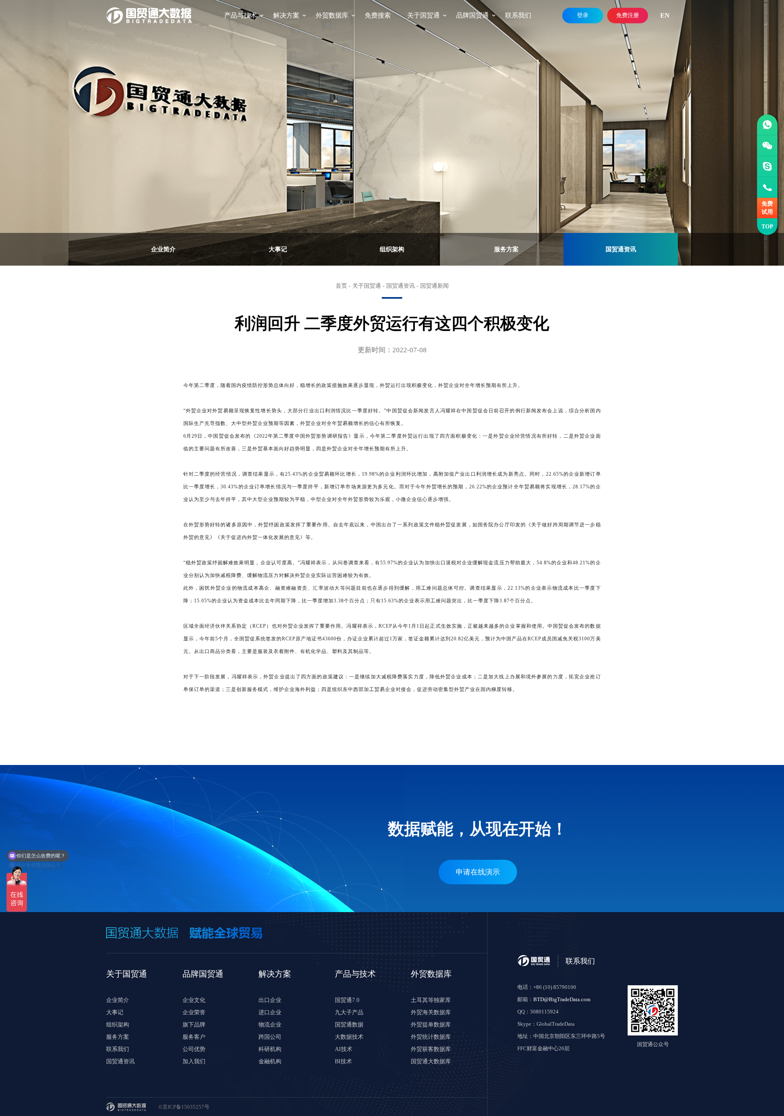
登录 (582, 15)
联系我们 (518, 15)
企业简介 (163, 249)
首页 (341, 286)
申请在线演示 (478, 872)
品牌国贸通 (472, 15)
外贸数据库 (332, 15)
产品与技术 (240, 15)
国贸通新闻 (434, 286)
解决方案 (286, 15)
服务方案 (506, 249)
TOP (767, 227)
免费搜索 (378, 15)
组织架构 (392, 249)
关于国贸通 (423, 15)
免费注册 (627, 15)
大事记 (278, 249)
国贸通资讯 (621, 249)
